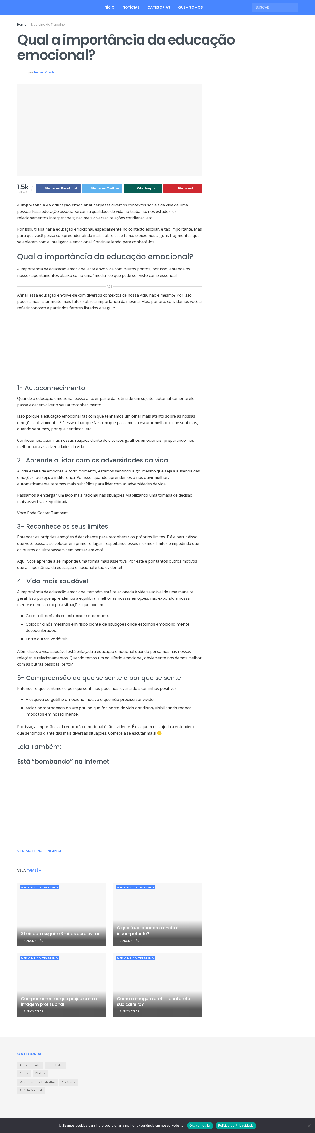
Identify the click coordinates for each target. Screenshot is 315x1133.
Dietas (40, 1073)
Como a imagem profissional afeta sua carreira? (153, 1001)
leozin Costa (45, 72)
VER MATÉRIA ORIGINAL (39, 851)
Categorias (158, 7)
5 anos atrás (129, 941)
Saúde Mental (31, 1090)
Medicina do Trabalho (48, 24)
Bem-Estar (55, 1065)
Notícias (131, 7)
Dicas (24, 1073)
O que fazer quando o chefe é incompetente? (147, 931)
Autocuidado (30, 1065)
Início (109, 7)
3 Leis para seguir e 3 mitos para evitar (60, 934)
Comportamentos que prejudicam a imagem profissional (59, 1001)
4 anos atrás (33, 941)
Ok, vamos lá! (200, 1125)
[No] (308, 1125)
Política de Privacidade (236, 1125)
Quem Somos (190, 7)
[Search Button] (293, 7)
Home (21, 24)
